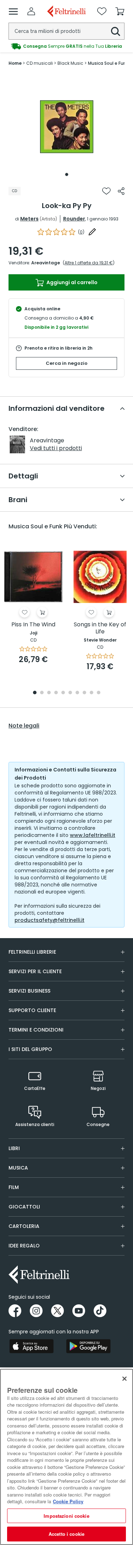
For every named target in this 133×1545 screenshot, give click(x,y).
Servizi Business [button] (29, 990)
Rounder (74, 218)
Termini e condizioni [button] (36, 1029)
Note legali (24, 726)
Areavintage (45, 263)
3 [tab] (49, 693)
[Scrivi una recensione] (92, 232)
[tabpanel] (66, 127)
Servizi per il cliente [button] (35, 971)
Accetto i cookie (66, 1533)
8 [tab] (84, 693)
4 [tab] (56, 693)
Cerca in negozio (67, 363)
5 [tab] (63, 693)
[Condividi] (121, 191)
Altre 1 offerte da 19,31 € (89, 263)
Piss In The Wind (33, 624)
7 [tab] (77, 693)
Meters (29, 218)
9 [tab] (91, 693)
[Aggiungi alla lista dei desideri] (106, 191)
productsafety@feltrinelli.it (49, 920)
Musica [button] (18, 1167)
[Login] (31, 11)
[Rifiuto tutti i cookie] (124, 1378)
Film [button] (14, 1187)
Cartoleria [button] (24, 1226)
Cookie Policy (68, 1501)
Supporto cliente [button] (32, 1010)
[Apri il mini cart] (119, 11)
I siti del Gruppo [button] (30, 1049)
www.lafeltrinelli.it (92, 835)
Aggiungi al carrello (71, 282)
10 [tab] (98, 693)
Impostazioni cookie (66, 1515)
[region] (66, 1457)
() (81, 232)
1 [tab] (66, 174)
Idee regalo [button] (24, 1245)
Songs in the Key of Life (100, 628)
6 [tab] (70, 693)
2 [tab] (41, 693)
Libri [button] (14, 1148)
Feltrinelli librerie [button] (32, 951)
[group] (66, 46)
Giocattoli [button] (24, 1206)
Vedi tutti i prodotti (56, 448)
